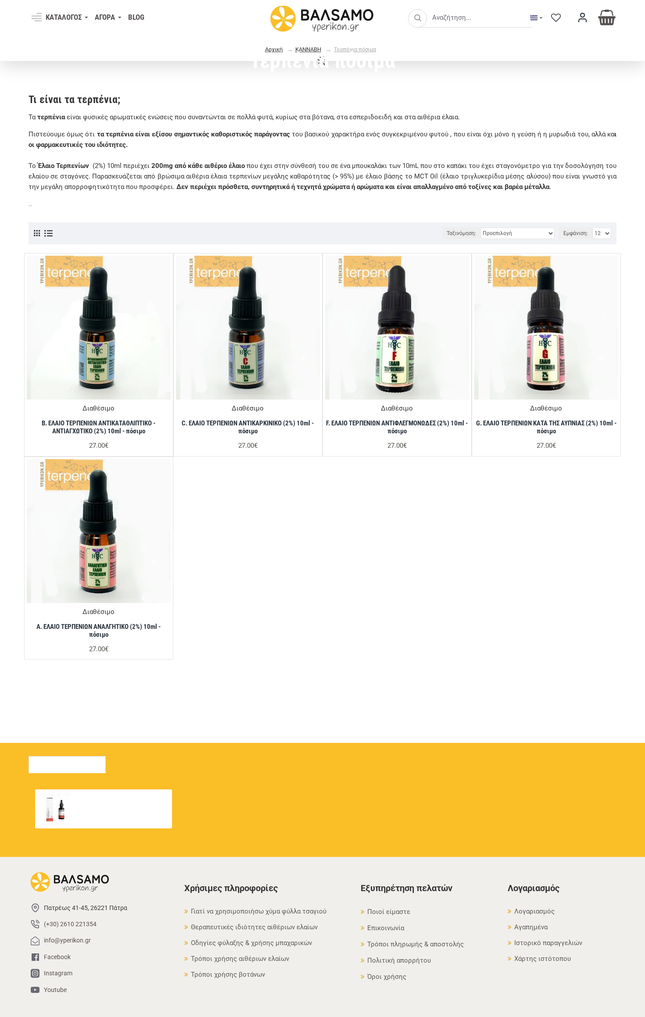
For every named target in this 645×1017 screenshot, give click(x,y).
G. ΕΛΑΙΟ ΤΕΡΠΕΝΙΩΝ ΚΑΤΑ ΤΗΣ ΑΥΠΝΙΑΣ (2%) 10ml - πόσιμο (546, 427)
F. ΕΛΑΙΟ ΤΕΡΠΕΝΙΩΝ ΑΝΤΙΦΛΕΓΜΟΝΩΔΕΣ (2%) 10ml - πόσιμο (397, 427)
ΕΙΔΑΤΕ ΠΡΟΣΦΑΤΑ (67, 762)
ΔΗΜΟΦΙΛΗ (138, 762)
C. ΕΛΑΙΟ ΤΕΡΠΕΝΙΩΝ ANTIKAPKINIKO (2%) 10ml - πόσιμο (248, 427)
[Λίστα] (48, 233)
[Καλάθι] (76, 817)
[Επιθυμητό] (157, 396)
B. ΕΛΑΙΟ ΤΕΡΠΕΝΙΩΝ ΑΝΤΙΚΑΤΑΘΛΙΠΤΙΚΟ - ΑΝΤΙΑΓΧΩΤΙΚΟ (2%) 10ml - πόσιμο (98, 427)
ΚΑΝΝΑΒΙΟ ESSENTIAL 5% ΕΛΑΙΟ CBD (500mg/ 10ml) (122, 797)
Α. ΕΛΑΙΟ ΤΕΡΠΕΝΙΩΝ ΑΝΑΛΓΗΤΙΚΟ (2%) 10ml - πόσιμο (98, 631)
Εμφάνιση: (575, 233)
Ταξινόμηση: (461, 233)
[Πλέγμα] (37, 233)
